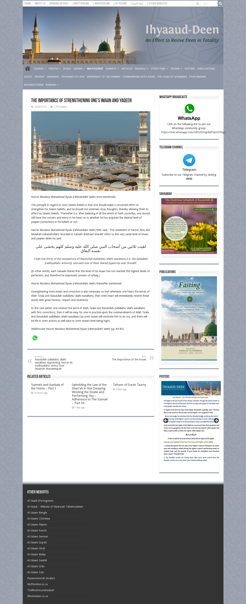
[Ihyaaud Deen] (123, 35)
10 (183, 363)
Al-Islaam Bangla (37, 512)
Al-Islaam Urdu (36, 566)
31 (176, 257)
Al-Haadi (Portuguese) (40, 500)
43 (211, 257)
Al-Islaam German (37, 536)
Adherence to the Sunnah (103, 76)
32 (179, 257)
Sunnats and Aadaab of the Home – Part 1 (47, 386)
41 (205, 257)
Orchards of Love (73, 76)
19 (209, 363)
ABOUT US (40, 3)
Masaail (140, 68)
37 (193, 257)
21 (215, 363)
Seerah (77, 68)
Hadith (53, 68)
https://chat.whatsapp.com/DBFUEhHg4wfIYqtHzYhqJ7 (193, 132)
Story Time (158, 68)
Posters (190, 68)
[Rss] (197, 3)
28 (167, 257)
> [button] (216, 421)
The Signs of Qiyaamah (172, 76)
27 (164, 257)
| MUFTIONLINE (80, 3)
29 (170, 257)
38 (196, 257)
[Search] (221, 3)
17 (203, 363)
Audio (28, 76)
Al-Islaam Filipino (37, 524)
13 (192, 363)
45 (216, 257)
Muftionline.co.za (37, 584)
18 (206, 363)
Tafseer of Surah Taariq (129, 385)
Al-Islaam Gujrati (37, 542)
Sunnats (111, 68)
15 (198, 363)
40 (202, 257)
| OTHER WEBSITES (157, 3)
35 (188, 257)
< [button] (166, 421)
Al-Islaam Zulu (35, 572)
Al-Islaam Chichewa (38, 518)
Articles (127, 68)
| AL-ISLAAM (120, 3)
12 (189, 363)
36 (190, 257)
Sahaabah (53, 76)
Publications (206, 68)
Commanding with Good (139, 76)
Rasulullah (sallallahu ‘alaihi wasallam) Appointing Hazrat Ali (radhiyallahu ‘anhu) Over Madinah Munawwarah (53, 362)
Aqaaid (38, 68)
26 (162, 257)
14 (195, 363)
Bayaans (51, 85)
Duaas (67, 68)
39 (199, 257)
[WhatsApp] (35, 338)
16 (201, 363)
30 (173, 257)
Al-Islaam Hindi (36, 548)
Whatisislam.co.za (37, 596)
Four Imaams (197, 76)
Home (28, 68)
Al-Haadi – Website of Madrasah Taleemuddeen (55, 506)
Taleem (175, 68)
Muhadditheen (33, 85)
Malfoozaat (95, 68)
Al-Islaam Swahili (37, 560)
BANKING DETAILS (59, 3)
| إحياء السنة (136, 3)
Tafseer (39, 76)
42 (208, 257)
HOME (28, 3)
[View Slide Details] (191, 423)
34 (185, 257)
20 (212, 363)
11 (186, 363)
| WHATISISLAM (101, 3)
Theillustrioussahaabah (40, 590)
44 (213, 257)
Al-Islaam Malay (36, 554)
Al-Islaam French (37, 530)
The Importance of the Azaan (129, 358)
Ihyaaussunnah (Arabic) (41, 578)
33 (182, 257)
